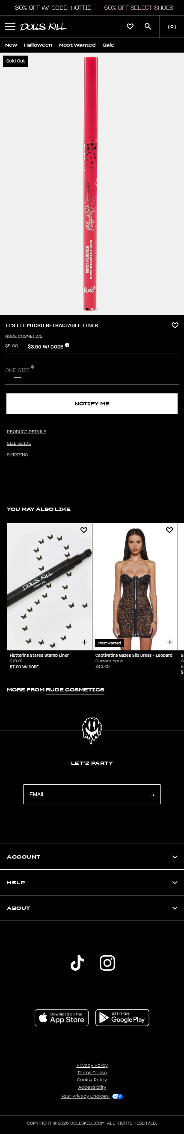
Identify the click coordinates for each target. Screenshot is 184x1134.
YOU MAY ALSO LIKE (39, 509)
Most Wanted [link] (77, 45)
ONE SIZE (17, 370)
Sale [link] (108, 45)
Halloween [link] (38, 45)
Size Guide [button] (19, 443)
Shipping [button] (17, 455)
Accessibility (92, 1087)
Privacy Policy (92, 1065)
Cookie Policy (92, 1080)
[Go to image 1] (87, 309)
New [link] (11, 45)
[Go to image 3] (96, 309)
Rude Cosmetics (23, 336)
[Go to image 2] (92, 309)
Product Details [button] (26, 432)
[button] (50, 7)
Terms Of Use (92, 1073)
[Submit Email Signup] (151, 794)
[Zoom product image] (92, 184)
